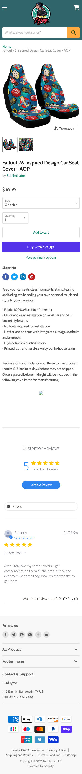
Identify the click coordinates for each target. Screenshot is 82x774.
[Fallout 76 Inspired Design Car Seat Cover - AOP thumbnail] (10, 144)
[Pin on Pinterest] (31, 276)
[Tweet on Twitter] (14, 276)
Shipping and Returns (19, 755)
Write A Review (41, 485)
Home (6, 47)
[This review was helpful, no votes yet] (65, 598)
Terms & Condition (49, 755)
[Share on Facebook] (5, 276)
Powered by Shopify (41, 766)
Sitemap (70, 755)
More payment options (41, 257)
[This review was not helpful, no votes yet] (73, 598)
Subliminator (16, 176)
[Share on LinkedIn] (23, 276)
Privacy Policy (57, 750)
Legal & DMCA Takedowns (27, 750)
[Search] (73, 32)
